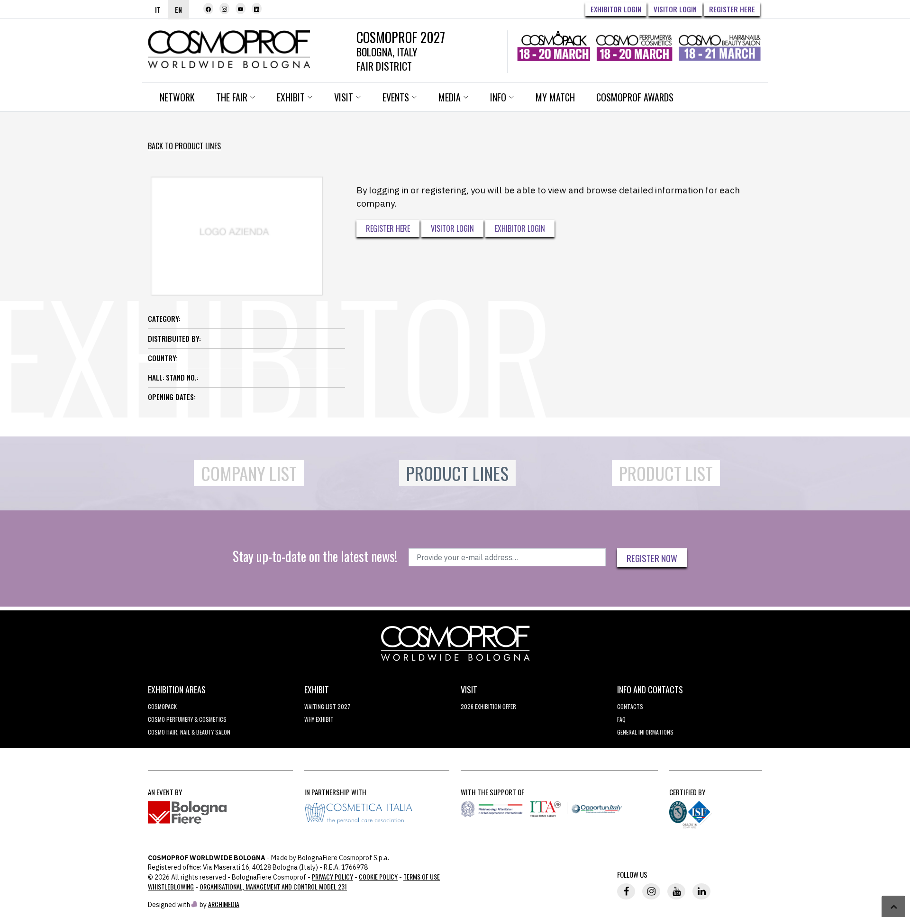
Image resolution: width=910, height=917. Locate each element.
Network (177, 97)
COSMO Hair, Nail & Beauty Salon (189, 732)
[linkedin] (257, 8)
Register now (652, 557)
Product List (666, 473)
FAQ (621, 719)
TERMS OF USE (421, 876)
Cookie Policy (378, 876)
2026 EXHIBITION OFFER (488, 706)
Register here (732, 9)
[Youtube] (241, 8)
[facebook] (208, 8)
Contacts (630, 706)
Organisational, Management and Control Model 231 (273, 886)
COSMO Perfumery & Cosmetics (187, 719)
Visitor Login (675, 9)
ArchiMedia (223, 904)
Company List (249, 473)
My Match (555, 97)
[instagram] (224, 8)
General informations (645, 732)
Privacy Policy (332, 876)
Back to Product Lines (184, 146)
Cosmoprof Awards (634, 97)
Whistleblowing (171, 886)
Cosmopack (162, 706)
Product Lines (457, 473)
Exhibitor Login (616, 9)
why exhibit (319, 719)
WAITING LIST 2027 (327, 706)
